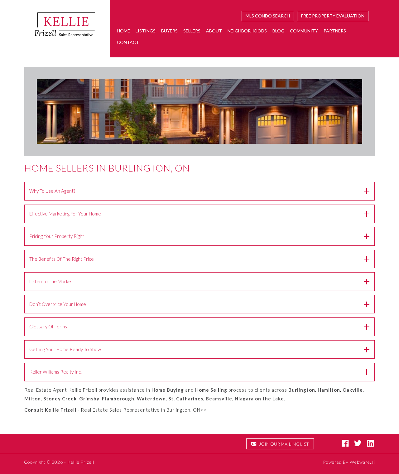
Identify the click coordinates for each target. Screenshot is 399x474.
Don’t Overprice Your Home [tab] (57, 304)
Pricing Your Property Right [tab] (56, 236)
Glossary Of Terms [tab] (48, 326)
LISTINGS (146, 30)
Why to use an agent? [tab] (52, 191)
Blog (278, 30)
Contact (128, 42)
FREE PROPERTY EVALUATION (332, 15)
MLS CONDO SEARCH (268, 15)
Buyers (169, 30)
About (214, 30)
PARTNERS (335, 30)
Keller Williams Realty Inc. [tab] (55, 372)
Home (123, 30)
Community (304, 30)
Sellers (191, 30)
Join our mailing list (283, 444)
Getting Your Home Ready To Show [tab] (65, 349)
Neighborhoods (247, 30)
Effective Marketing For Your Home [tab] (65, 213)
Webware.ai (362, 462)
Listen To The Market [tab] (51, 281)
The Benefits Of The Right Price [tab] (61, 259)
